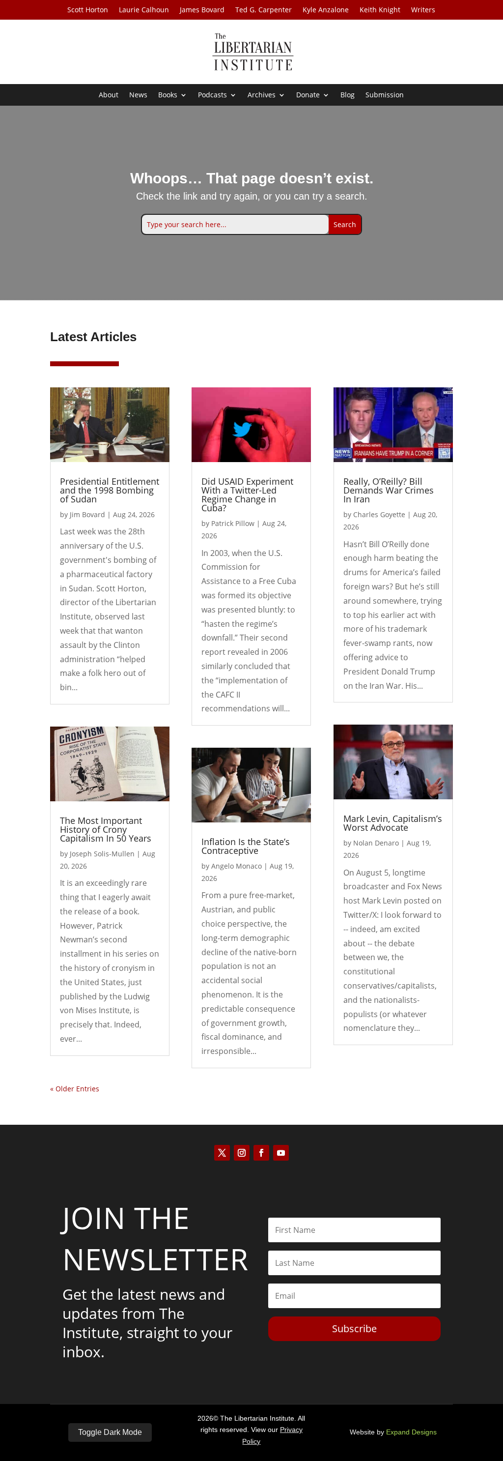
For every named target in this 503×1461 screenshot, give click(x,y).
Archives (262, 95)
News (138, 95)
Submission (384, 95)
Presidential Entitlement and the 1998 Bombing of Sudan (109, 490)
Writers (423, 10)
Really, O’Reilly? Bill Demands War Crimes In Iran (388, 490)
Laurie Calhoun (144, 10)
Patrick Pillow (232, 523)
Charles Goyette (379, 514)
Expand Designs (411, 1432)
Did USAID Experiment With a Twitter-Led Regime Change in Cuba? (247, 494)
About (108, 95)
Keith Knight (380, 10)
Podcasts (212, 95)
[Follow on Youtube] (281, 1153)
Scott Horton (87, 10)
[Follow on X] (222, 1153)
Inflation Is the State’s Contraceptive (245, 846)
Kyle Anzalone (326, 10)
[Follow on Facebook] (261, 1153)
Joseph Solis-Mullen (102, 853)
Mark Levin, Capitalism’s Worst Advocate (392, 823)
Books (167, 95)
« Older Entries (74, 1088)
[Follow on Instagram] (242, 1153)
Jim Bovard (87, 514)
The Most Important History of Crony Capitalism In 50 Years (105, 829)
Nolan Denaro (376, 842)
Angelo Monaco (236, 866)
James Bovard (202, 10)
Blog (347, 95)
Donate (308, 95)
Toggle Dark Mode (110, 1432)
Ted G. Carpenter (263, 10)
